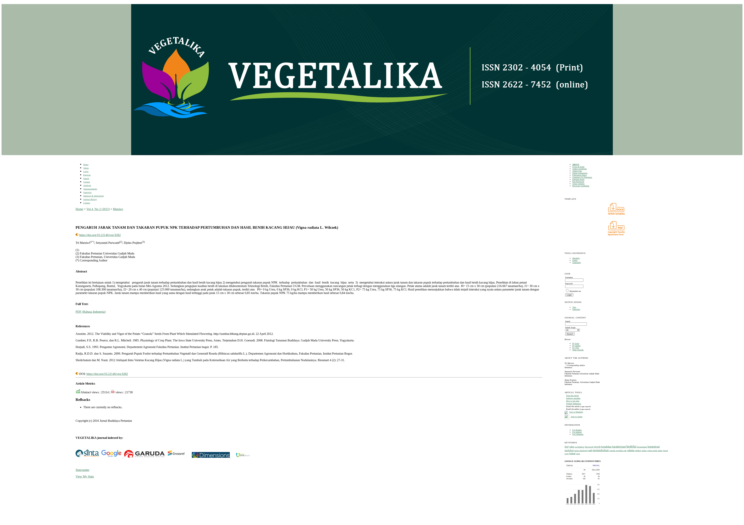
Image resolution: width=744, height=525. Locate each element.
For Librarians (577, 434)
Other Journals (578, 350)
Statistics (87, 192)
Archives (87, 185)
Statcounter (82, 470)
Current (86, 182)
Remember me (575, 291)
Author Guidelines (579, 169)
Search (86, 178)
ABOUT (575, 164)
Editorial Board (578, 179)
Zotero (575, 260)
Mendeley (576, 258)
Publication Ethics (579, 175)
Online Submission (579, 173)
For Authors (577, 432)
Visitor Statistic (578, 184)
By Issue (575, 343)
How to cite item (572, 401)
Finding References (573, 404)
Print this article (572, 395)
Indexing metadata (573, 398)
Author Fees (577, 171)
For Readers (577, 430)
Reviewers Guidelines (580, 186)
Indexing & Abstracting (93, 196)
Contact (86, 203)
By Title (575, 348)
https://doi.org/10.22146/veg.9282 (100, 235)
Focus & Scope (578, 167)
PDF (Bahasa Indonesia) (91, 311)
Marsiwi (118, 209)
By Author (576, 346)
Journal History (90, 199)
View (574, 307)
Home (85, 164)
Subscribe (576, 309)
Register (86, 175)
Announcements (90, 189)
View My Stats (85, 476)
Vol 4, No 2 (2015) (98, 209)
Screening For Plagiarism (582, 177)
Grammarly (576, 262)
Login (86, 171)
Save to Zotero (576, 417)
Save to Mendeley (576, 412)
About (86, 168)
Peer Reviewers (578, 181)
